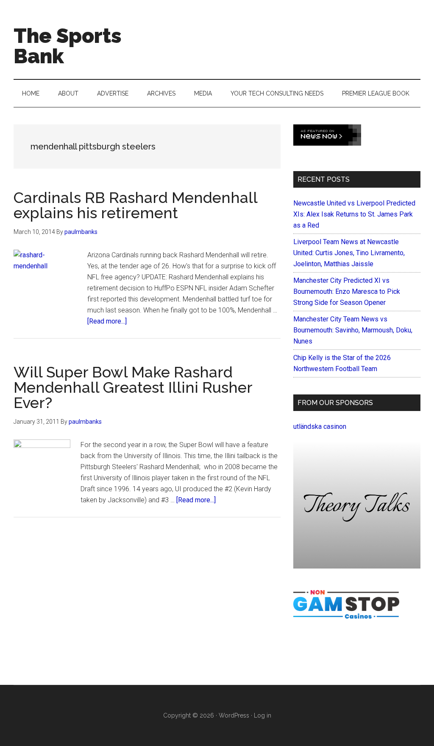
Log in (262, 715)
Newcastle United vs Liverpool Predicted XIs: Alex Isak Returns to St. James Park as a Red (354, 214)
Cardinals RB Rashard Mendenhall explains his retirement (135, 205)
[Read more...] (107, 321)
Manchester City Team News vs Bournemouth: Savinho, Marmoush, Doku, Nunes (352, 330)
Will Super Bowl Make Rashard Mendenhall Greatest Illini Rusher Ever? (133, 387)
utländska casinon (319, 426)
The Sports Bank (68, 46)
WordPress (234, 715)
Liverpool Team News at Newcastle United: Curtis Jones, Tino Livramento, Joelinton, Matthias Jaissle (349, 253)
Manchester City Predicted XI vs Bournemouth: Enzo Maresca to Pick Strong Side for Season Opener (346, 291)
